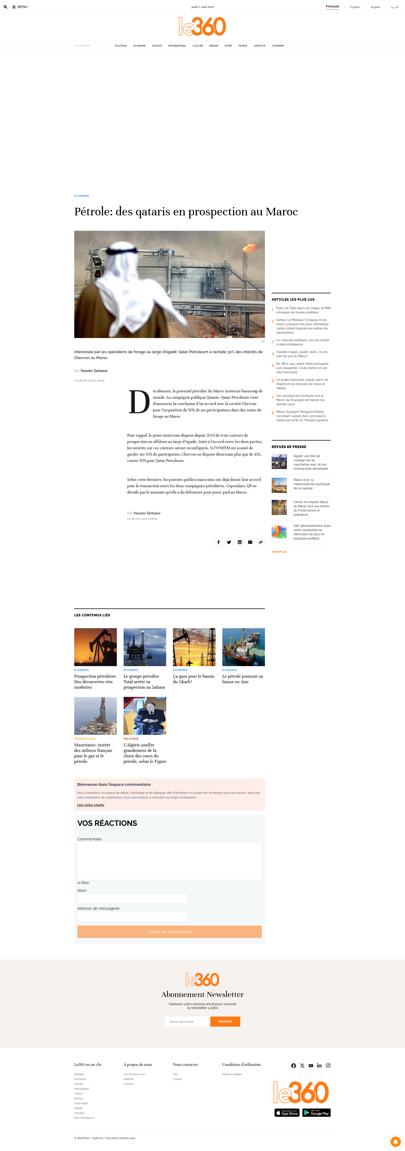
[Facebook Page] (293, 1065)
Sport (228, 45)
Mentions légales (232, 1074)
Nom (81, 890)
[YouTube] (310, 1065)
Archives (129, 1084)
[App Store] (287, 1112)
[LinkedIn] (319, 1065)
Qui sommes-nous (134, 1074)
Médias (213, 45)
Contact (177, 1079)
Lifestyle (260, 45)
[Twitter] (302, 1065)
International (177, 45)
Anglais (375, 7)
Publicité (129, 1079)
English (355, 7)
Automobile (81, 1103)
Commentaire (89, 839)
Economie (139, 45)
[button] (396, 1142)
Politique (121, 45)
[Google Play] (316, 1112)
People (243, 45)
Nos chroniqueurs (84, 1117)
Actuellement (82, 45)
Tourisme (278, 45)
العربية (395, 7)
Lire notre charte (90, 805)
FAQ (175, 1074)
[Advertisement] (126, 114)
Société (157, 45)
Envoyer (225, 1021)
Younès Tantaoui (93, 371)
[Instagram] (328, 1065)
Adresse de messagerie (98, 908)
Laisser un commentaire (169, 932)
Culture (198, 45)
